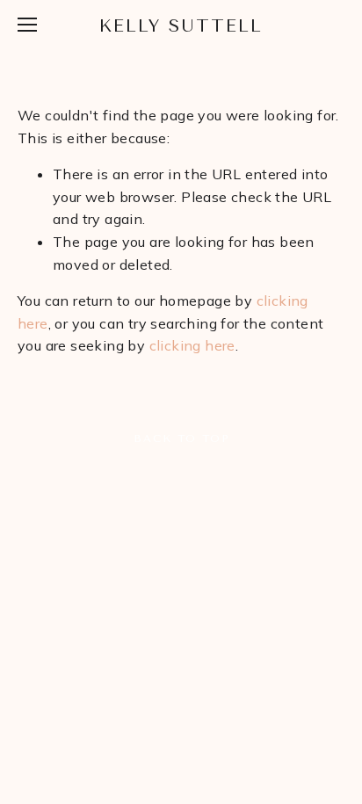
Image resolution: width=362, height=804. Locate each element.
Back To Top (181, 438)
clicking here (192, 345)
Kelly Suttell (181, 26)
